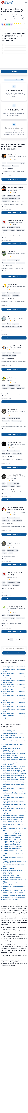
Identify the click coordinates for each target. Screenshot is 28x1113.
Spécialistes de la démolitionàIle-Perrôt (14, 890)
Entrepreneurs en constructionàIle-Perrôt (14, 777)
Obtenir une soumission (14, 179)
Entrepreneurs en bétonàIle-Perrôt (12, 768)
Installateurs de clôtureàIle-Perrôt (12, 839)
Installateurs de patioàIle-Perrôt (11, 844)
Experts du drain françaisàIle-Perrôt (13, 832)
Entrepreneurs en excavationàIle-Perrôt (14, 781)
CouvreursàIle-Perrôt (9, 735)
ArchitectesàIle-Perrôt (9, 730)
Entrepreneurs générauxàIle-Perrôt (12, 819)
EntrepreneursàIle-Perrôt (10, 755)
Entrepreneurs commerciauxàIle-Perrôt (14, 757)
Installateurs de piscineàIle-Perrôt (12, 848)
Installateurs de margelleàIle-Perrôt (12, 843)
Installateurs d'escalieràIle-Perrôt (12, 834)
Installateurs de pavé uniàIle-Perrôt (12, 846)
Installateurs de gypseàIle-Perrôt (12, 841)
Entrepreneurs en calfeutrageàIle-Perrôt (14, 770)
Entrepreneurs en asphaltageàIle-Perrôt (14, 766)
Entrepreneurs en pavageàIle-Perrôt (13, 792)
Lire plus (3, 173)
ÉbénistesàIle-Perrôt (8, 750)
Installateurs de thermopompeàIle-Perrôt (14, 861)
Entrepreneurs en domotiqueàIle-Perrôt (14, 779)
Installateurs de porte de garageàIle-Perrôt (15, 852)
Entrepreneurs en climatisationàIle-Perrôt (14, 773)
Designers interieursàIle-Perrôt (11, 748)
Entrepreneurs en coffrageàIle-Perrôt (13, 775)
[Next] (22, 639)
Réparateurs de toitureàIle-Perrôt (12, 877)
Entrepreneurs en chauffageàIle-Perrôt (13, 772)
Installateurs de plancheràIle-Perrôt (12, 850)
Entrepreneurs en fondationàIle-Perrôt (13, 783)
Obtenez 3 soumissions (14, 653)
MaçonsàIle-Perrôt (8, 863)
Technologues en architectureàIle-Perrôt (14, 897)
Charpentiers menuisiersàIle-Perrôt (12, 733)
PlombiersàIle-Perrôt (9, 874)
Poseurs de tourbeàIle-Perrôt (11, 875)
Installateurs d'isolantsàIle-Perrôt (12, 835)
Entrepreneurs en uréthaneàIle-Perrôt (13, 815)
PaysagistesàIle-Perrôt (9, 868)
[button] (26, 2)
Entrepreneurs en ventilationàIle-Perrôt (14, 817)
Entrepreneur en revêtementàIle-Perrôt (14, 753)
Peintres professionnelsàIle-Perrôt (12, 870)
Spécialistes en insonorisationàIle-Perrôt (14, 895)
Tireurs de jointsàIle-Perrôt (10, 899)
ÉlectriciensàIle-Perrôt (9, 752)
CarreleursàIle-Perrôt (9, 732)
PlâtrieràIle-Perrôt (8, 872)
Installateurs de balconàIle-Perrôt (12, 837)
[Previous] (5, 639)
